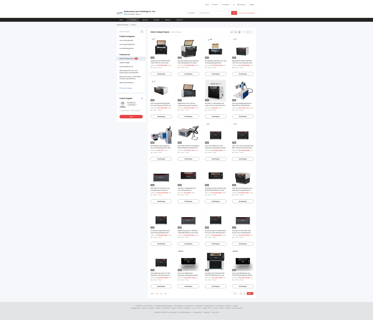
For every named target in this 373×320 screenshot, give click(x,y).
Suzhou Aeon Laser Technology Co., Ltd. (139, 11)
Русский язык (166, 308)
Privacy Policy (215, 312)
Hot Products (138, 306)
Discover (167, 20)
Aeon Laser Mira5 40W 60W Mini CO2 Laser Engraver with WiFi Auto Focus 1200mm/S (160, 105)
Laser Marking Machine (126, 48)
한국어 (199, 308)
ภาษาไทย (215, 308)
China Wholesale (178, 306)
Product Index (220, 306)
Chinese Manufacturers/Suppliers (163, 306)
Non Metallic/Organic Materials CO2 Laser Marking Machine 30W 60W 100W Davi (160, 148)
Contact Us (179, 20)
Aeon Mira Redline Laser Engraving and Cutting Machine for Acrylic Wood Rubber (188, 63)
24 (157, 293)
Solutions (156, 20)
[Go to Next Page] (251, 32)
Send (131, 117)
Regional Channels (209, 306)
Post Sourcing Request (248, 13)
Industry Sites (199, 306)
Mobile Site (228, 306)
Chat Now (132, 104)
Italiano (174, 308)
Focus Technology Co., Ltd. (174, 312)
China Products (148, 306)
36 (161, 293)
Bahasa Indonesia (237, 308)
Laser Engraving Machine (127, 44)
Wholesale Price (189, 306)
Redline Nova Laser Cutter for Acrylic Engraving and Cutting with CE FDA (188, 105)
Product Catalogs (127, 88)
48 (165, 293)
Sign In (207, 4)
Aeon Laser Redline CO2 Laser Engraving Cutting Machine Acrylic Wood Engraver (215, 148)
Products (133, 20)
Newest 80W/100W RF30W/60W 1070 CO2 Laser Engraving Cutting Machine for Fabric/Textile (242, 63)
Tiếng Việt (228, 308)
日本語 (205, 308)
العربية (193, 308)
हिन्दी (210, 308)
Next (249, 293)
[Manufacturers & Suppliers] (129, 4)
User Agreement (197, 312)
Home (121, 20)
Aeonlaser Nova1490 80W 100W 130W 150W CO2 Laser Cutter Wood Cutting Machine (160, 63)
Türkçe (221, 308)
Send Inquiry (161, 74)
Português (151, 308)
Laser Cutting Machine (126, 40)
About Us (145, 20)
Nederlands (187, 308)
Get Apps (242, 4)
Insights (236, 306)
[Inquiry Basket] (234, 4)
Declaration (207, 312)
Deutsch (180, 308)
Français (158, 308)
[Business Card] (142, 98)
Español (144, 308)
